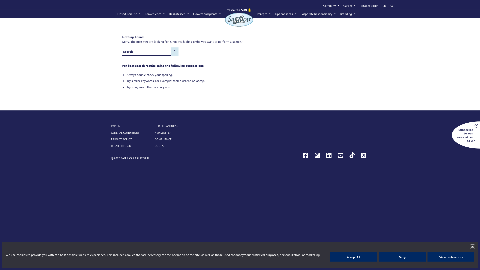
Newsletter (163, 132)
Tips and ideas (284, 14)
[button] (472, 247)
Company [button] (329, 5)
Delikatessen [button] (177, 14)
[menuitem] (331, 5)
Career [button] (347, 5)
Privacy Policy (121, 139)
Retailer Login (369, 5)
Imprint (116, 126)
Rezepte (262, 14)
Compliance (163, 139)
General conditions (125, 132)
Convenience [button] (153, 14)
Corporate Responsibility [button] (316, 14)
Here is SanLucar (166, 126)
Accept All (353, 257)
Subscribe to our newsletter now (465, 135)
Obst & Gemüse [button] (127, 14)
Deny (402, 257)
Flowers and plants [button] (205, 14)
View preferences (451, 257)
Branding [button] (346, 14)
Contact (161, 145)
